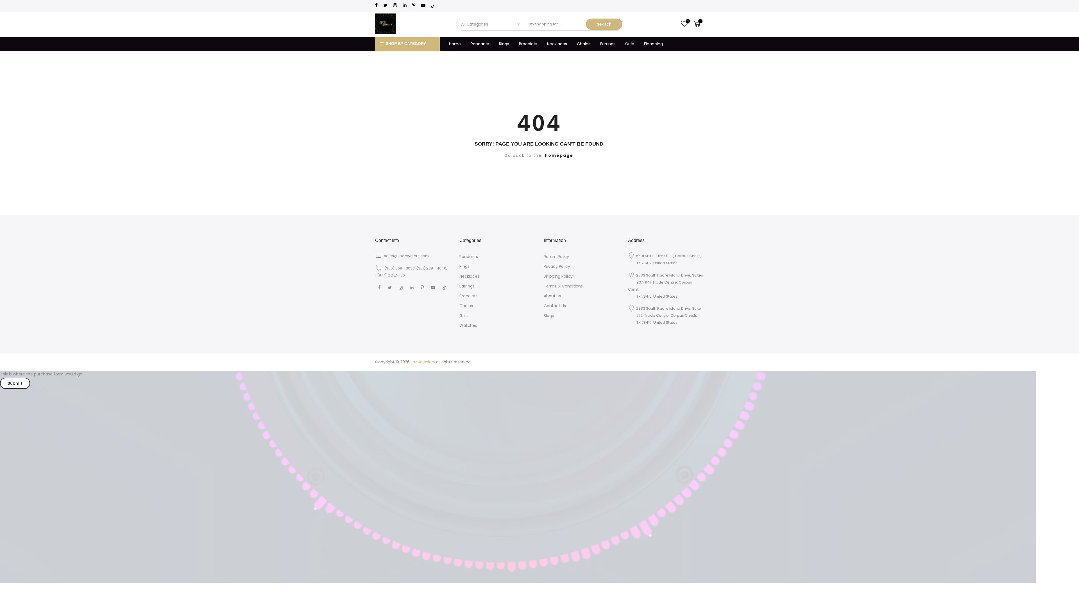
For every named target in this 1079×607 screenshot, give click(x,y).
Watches (468, 325)
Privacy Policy (557, 266)
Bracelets (528, 44)
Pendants (480, 44)
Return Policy (556, 256)
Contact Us (555, 306)
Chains (583, 44)
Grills (629, 44)
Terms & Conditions (563, 286)
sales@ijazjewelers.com (406, 256)
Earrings (607, 44)
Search (604, 24)
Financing (653, 44)
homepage (559, 155)
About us (552, 296)
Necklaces (557, 44)
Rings (504, 44)
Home (455, 44)
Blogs (549, 315)
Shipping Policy (558, 276)
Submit (15, 383)
